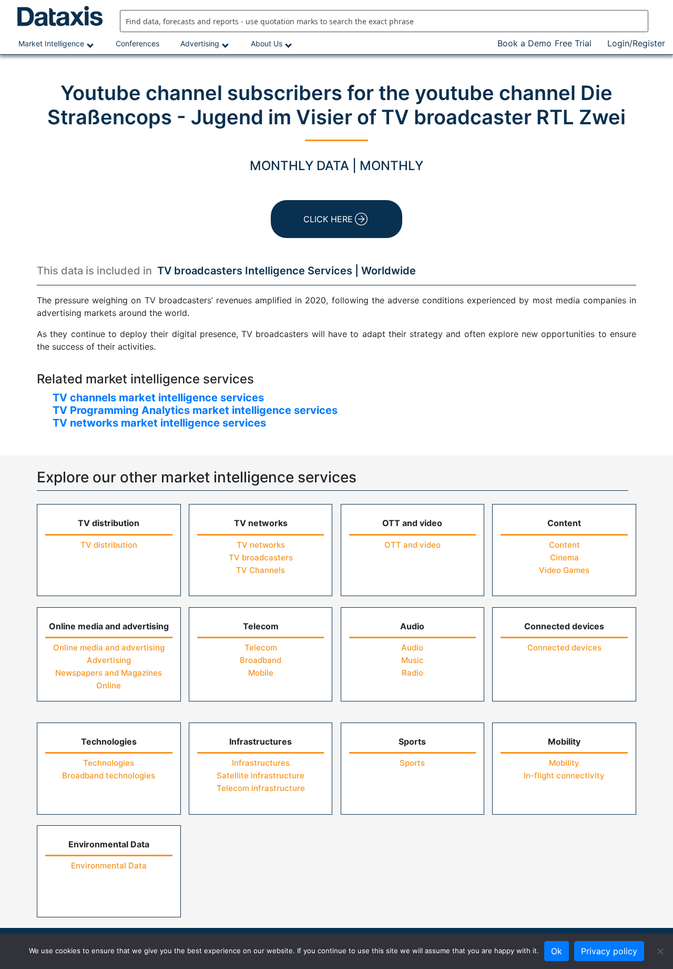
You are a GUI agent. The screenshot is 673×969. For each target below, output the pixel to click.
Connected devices (564, 647)
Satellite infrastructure (260, 775)
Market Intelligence (51, 43)
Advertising (199, 43)
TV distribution (108, 545)
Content (564, 545)
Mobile (260, 673)
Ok (556, 951)
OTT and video (412, 545)
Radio (412, 673)
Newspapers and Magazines (108, 673)
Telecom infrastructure (261, 788)
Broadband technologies (108, 775)
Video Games (564, 570)
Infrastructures (261, 763)
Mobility (564, 763)
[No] (660, 951)
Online (108, 685)
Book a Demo (524, 43)
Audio (412, 647)
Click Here (328, 219)
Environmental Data (109, 866)
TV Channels (260, 570)
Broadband (260, 660)
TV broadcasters (261, 557)
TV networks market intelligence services (159, 423)
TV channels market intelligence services (158, 397)
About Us (266, 43)
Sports (412, 763)
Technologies (108, 763)
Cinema (564, 557)
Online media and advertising (109, 647)
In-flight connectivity (564, 775)
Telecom (260, 647)
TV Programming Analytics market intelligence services (195, 410)
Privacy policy (609, 951)
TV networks (261, 545)
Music (412, 660)
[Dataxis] (56, 16)
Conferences (137, 43)
